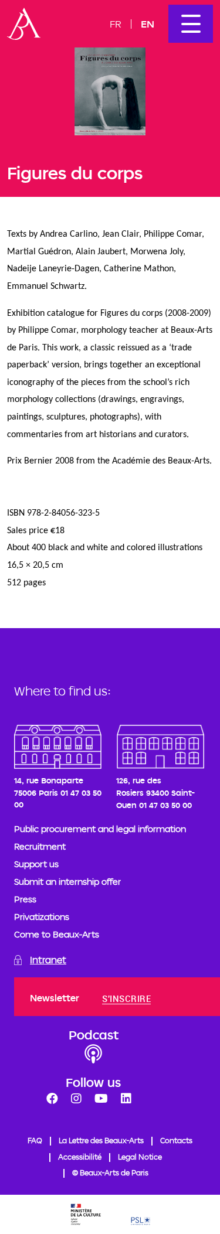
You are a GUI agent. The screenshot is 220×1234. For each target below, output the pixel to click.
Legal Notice (140, 1156)
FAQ (35, 1140)
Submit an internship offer (67, 881)
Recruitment (40, 846)
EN (147, 23)
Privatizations (41, 916)
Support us (36, 864)
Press (25, 899)
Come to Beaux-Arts (56, 934)
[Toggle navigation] (190, 24)
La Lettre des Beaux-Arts (101, 1140)
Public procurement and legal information (100, 828)
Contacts (176, 1140)
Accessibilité (79, 1156)
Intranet (48, 960)
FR (115, 24)
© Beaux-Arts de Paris (110, 1172)
